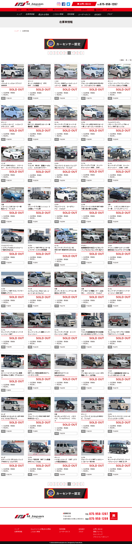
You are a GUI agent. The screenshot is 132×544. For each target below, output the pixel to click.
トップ (19, 12)
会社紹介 (98, 12)
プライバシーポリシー (101, 537)
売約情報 (70, 12)
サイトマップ (98, 534)
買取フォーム (98, 531)
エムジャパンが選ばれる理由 (41, 529)
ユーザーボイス (84, 12)
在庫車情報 (30, 12)
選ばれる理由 (43, 12)
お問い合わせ (98, 529)
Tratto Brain (78, 542)
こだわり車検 (58, 12)
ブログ (109, 12)
